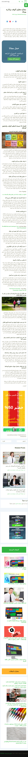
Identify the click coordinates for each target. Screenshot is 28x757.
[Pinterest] (10, 21)
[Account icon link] (22, 1)
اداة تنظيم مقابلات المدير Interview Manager (15, 603)
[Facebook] (15, 21)
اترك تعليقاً (23, 470)
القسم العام (18, 470)
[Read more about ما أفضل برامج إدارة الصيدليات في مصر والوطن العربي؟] (14, 458)
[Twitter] (13, 21)
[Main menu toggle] (26, 5)
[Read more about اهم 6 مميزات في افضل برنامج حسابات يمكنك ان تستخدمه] (14, 480)
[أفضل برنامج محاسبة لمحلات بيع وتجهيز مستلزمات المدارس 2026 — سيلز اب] (16, 715)
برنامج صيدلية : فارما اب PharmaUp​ (17, 583)
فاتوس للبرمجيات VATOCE (6, 753)
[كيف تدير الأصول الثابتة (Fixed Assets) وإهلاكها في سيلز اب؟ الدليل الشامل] (16, 733)
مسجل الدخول (18, 503)
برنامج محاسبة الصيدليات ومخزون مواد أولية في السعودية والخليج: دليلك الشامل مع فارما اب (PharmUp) (15, 705)
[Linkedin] (7, 21)
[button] (19, 1)
